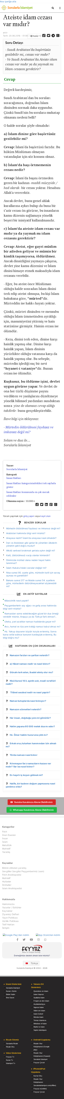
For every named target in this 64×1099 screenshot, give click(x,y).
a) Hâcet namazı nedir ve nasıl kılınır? (30, 663)
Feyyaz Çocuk (39, 1062)
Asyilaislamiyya (39, 1004)
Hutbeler (6, 881)
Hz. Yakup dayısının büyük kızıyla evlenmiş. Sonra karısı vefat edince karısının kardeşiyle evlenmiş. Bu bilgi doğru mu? (29, 634)
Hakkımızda (8, 904)
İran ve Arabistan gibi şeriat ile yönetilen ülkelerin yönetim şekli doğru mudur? (31, 544)
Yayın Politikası (10, 917)
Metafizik (7, 845)
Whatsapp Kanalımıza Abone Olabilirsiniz (33, 809)
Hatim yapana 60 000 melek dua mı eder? (32, 726)
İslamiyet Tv (10, 1063)
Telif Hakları (8, 924)
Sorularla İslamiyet (16, 469)
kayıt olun (45, 516)
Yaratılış (6, 852)
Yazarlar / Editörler (11, 907)
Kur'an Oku (38, 1076)
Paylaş (35, 36)
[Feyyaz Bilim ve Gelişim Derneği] (32, 949)
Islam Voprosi (39, 994)
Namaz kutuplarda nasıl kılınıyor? (28, 701)
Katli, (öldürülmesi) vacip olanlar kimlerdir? (28, 555)
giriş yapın (28, 516)
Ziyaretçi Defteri (10, 914)
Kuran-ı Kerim (11, 991)
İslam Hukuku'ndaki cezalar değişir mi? (26, 567)
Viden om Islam (39, 1011)
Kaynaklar (7, 911)
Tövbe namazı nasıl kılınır (23, 755)
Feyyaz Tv (10, 1057)
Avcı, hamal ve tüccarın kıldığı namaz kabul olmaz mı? (32, 626)
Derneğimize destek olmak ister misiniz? (32, 955)
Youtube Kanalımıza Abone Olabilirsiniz (33, 802)
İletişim (5, 928)
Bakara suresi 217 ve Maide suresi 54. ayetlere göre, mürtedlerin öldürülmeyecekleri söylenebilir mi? (31, 583)
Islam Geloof (38, 1014)
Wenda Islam (38, 1017)
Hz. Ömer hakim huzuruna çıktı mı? (29, 735)
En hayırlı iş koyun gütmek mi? (26, 775)
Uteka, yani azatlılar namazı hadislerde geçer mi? (30, 621)
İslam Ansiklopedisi (12, 888)
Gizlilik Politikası (10, 921)
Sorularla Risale (12, 1043)
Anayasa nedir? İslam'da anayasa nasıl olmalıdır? (31, 538)
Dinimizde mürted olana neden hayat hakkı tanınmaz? (28, 561)
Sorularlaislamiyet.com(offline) (45, 1085)
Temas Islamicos (40, 1020)
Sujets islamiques (40, 1030)
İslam (5, 841)
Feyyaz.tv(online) (40, 1089)
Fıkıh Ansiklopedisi (11, 874)
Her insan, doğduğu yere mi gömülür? (30, 718)
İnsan (5, 838)
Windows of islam (40, 1024)
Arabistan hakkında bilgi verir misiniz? (25, 533)
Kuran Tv (9, 1060)
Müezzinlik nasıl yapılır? (17, 600)
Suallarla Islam (39, 998)
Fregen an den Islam (41, 1001)
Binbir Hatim (10, 994)
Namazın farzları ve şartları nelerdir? (29, 655)
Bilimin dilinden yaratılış (14, 868)
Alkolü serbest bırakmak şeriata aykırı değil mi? (30, 550)
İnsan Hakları (13, 478)
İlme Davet (10, 998)
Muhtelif (6, 848)
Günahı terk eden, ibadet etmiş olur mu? (31, 672)
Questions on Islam (41, 991)
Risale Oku (10, 1047)
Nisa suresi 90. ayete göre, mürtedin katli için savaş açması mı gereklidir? (33, 574)
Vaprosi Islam (39, 1007)
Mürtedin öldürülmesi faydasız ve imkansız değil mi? (33, 528)
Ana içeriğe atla (8, 1)
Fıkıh (4, 831)
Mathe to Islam (39, 1027)
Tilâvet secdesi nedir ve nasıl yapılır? (30, 692)
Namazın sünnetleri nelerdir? (25, 709)
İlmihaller (6, 885)
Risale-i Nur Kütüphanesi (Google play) (41, 1047)
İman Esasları (9, 835)
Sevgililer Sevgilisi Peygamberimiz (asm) (23, 871)
